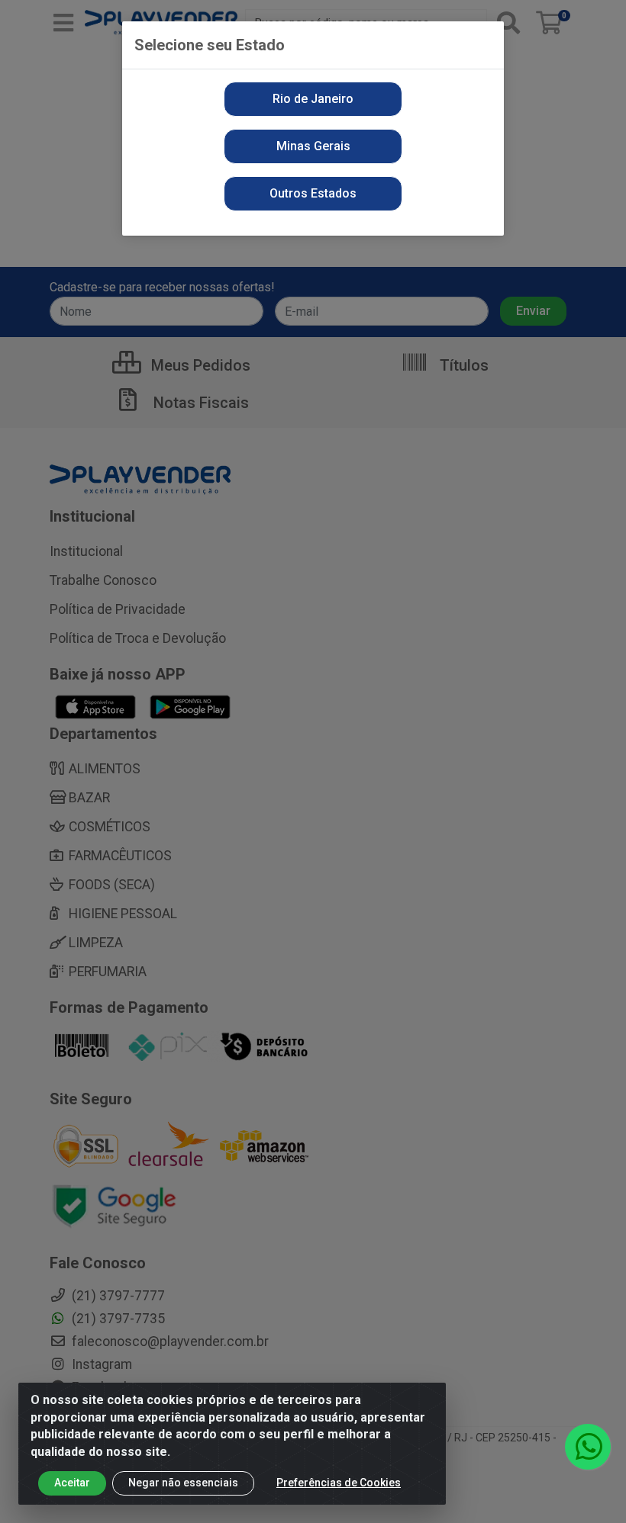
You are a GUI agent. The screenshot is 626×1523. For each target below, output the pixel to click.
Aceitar (72, 1482)
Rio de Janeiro (313, 99)
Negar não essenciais (183, 1482)
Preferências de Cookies (338, 1482)
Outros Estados (313, 193)
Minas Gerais (313, 146)
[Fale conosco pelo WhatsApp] (588, 1447)
